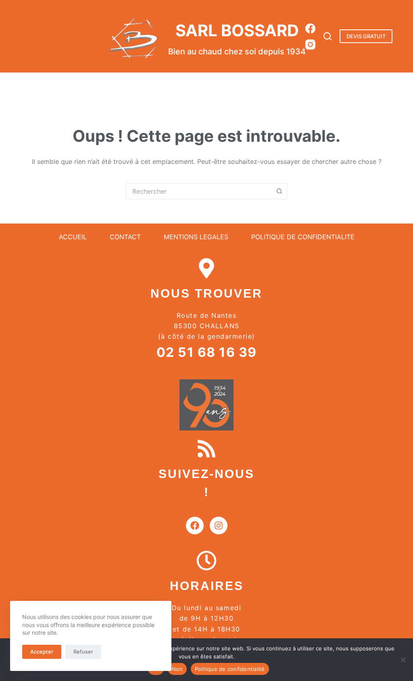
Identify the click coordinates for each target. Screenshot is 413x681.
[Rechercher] (327, 36)
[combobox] (198, 191)
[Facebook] (310, 28)
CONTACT (125, 237)
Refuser (83, 651)
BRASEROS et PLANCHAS (307, 86)
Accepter (41, 651)
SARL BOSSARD (237, 30)
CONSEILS (372, 86)
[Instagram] (310, 44)
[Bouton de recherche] (279, 191)
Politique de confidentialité (230, 669)
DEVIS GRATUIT (366, 36)
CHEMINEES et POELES (225, 86)
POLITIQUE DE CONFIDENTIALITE (303, 237)
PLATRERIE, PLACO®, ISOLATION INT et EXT (118, 86)
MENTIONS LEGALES (196, 237)
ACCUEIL (30, 86)
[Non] (403, 660)
